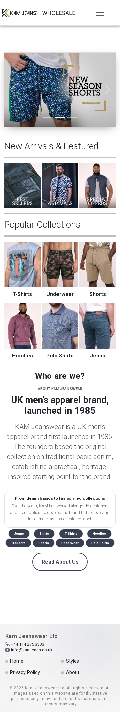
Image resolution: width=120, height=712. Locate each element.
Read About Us (60, 562)
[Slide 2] (60, 117)
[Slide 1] (48, 117)
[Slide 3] (72, 117)
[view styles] (60, 89)
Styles (72, 661)
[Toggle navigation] (100, 12)
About (72, 672)
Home (16, 661)
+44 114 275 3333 (27, 644)
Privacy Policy (25, 672)
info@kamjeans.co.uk (31, 649)
